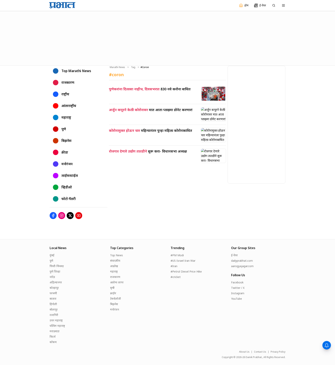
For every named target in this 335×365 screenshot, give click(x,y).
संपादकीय (115, 260)
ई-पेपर (234, 255)
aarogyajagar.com (242, 266)
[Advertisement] (167, 38)
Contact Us (260, 351)
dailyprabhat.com (242, 260)
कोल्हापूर (54, 288)
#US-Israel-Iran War (183, 260)
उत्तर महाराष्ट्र (56, 320)
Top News (116, 255)
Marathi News (117, 67)
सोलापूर (54, 309)
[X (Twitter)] (70, 215)
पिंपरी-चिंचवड (57, 266)
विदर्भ (52, 336)
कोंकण (53, 342)
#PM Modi (177, 255)
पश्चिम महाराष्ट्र (57, 326)
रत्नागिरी (54, 315)
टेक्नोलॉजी (115, 298)
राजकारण (115, 277)
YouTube (236, 298)
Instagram (237, 293)
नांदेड (52, 277)
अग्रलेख (114, 266)
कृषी (112, 288)
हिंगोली (53, 304)
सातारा (53, 298)
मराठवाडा (55, 331)
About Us (244, 351)
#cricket (176, 277)
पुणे (51, 260)
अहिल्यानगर (56, 282)
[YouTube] (78, 215)
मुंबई (52, 255)
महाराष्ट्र (114, 271)
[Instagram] (61, 215)
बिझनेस (114, 304)
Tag (133, 67)
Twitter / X (237, 288)
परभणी (53, 293)
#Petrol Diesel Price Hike (186, 271)
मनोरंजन (114, 309)
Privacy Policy (278, 351)
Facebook (237, 282)
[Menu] (283, 5)
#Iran (174, 266)
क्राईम (113, 293)
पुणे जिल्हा (55, 271)
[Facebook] (53, 215)
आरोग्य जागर (116, 282)
